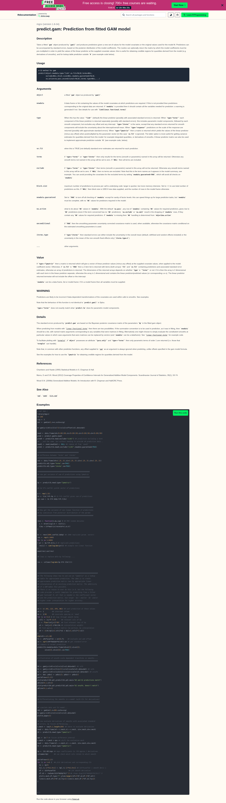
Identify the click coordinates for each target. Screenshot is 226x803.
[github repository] (177, 15)
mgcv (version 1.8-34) (48, 24)
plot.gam (53, 396)
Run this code (180, 413)
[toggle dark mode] (171, 15)
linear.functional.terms (76, 329)
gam (101, 349)
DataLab (75, 799)
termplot (61, 340)
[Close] (222, 5)
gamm (45, 396)
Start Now (178, 5)
